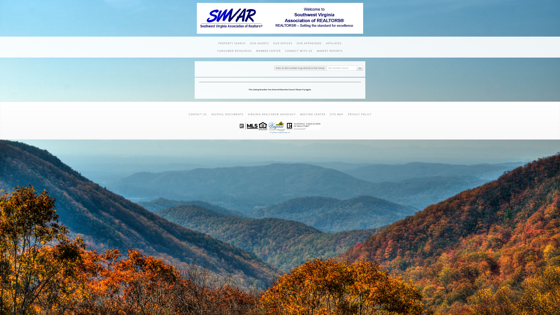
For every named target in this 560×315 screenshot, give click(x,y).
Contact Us (198, 114)
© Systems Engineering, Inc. (280, 132)
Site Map (336, 114)
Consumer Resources (234, 50)
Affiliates (334, 43)
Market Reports (330, 50)
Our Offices (282, 43)
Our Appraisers (309, 43)
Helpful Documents (227, 114)
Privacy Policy (359, 114)
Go (360, 68)
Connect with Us (299, 50)
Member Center (268, 50)
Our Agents (259, 43)
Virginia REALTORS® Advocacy (272, 114)
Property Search (232, 43)
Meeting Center (313, 114)
